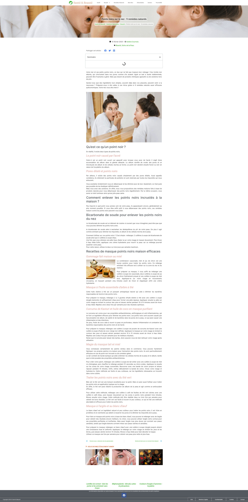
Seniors (150, 2)
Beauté (106, 2)
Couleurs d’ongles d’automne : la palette (151, 485)
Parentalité (159, 2)
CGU (191, 499)
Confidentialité (219, 499)
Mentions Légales (203, 499)
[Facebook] (124, 495)
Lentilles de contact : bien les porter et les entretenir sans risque (97, 486)
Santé (98, 2)
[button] (105, 50)
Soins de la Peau (128, 45)
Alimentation (140, 2)
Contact (243, 499)
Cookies (231, 499)
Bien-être (130, 2)
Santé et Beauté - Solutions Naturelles (107, 24)
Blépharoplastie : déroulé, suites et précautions (124, 485)
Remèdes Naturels (119, 2)
